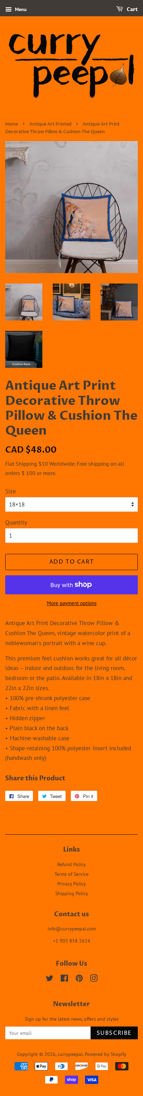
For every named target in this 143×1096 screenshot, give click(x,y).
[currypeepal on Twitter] (49, 979)
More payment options (71, 603)
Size (10, 491)
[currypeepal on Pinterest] (79, 979)
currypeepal (70, 1054)
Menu (20, 9)
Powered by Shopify (105, 1054)
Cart (132, 9)
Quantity (16, 522)
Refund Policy (71, 864)
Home (11, 124)
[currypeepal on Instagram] (94, 979)
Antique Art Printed (50, 124)
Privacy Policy (71, 883)
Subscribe (114, 1033)
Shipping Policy (71, 893)
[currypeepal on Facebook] (64, 979)
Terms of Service (71, 874)
